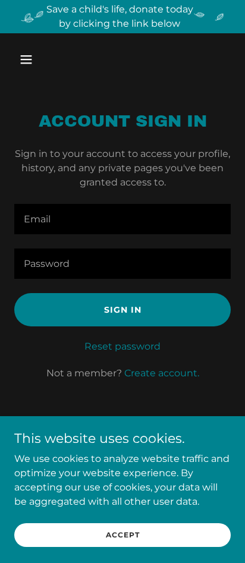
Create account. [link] (161, 373)
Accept (123, 534)
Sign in (123, 309)
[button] (39, 59)
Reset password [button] (122, 346)
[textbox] (122, 219)
